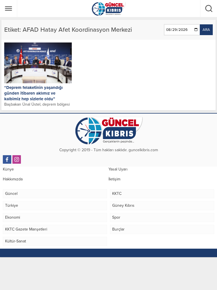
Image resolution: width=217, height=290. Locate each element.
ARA (206, 29)
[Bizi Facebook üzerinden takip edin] (7, 159)
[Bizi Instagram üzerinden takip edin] (16, 159)
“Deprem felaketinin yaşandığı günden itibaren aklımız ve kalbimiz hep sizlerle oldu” (33, 93)
